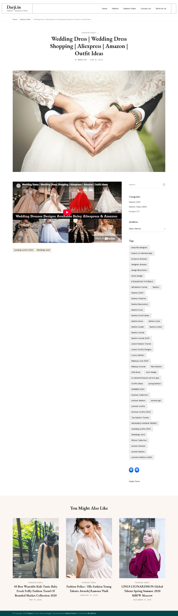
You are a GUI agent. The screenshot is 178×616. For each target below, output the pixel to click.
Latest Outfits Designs (141, 349)
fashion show (137, 321)
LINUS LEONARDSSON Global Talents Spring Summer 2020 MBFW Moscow (142, 590)
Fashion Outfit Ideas (140, 315)
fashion (156, 287)
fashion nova (137, 310)
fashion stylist (156, 327)
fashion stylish (137, 327)
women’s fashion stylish (141, 457)
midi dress (135, 372)
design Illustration (139, 270)
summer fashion (138, 400)
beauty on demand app (141, 253)
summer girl (156, 400)
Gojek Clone (134, 481)
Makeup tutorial (138, 366)
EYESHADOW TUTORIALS (142, 281)
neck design (151, 372)
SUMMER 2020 (137, 389)
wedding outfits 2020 (23, 250)
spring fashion (154, 383)
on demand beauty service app (145, 378)
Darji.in (14, 7)
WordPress (91, 613)
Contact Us (146, 8)
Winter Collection (139, 440)
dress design (137, 276)
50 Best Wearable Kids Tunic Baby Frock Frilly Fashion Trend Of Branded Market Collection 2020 (36, 590)
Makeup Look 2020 (139, 361)
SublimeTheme (71, 613)
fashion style (154, 321)
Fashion (115, 8)
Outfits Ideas (137, 383)
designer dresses (139, 264)
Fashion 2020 (137, 293)
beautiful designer (139, 247)
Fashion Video (130, 8)
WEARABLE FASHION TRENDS (144, 423)
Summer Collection (139, 395)
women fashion (138, 451)
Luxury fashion (137, 355)
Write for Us (161, 8)
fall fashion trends (139, 287)
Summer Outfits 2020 (141, 412)
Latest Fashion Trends (141, 344)
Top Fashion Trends (140, 417)
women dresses (138, 446)
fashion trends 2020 (140, 338)
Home (104, 8)
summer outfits (138, 406)
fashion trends (137, 332)
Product (132, 211)
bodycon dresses (139, 259)
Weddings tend (43, 250)
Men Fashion (156, 366)
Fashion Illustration (139, 304)
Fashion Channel (138, 298)
